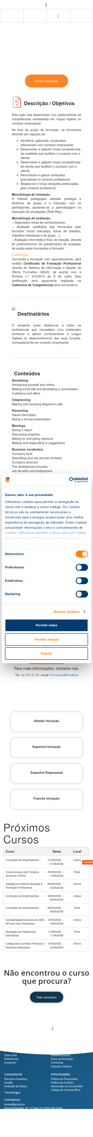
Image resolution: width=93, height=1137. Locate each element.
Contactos (12, 1100)
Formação (58, 1050)
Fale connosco (47, 997)
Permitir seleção (46, 639)
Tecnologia (12, 1092)
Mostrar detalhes (67, 611)
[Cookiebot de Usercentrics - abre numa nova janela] (69, 480)
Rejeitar (46, 653)
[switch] (82, 567)
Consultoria (13, 1074)
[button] (81, 15)
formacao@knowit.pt (64, 675)
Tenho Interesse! (46, 81)
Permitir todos (46, 625)
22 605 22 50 (30, 675)
